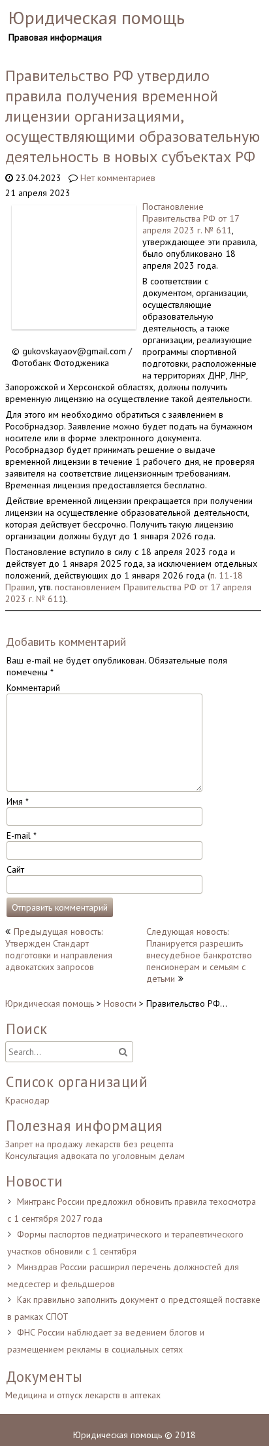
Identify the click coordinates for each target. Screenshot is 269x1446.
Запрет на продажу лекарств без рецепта (89, 1144)
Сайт (15, 869)
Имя (18, 801)
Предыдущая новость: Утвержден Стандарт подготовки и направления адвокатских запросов (58, 949)
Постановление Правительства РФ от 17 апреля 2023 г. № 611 (190, 218)
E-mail (22, 835)
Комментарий (33, 688)
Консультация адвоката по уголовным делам (95, 1156)
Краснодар (27, 1100)
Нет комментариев (117, 178)
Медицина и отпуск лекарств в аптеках (83, 1395)
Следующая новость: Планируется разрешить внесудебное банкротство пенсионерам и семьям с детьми (199, 955)
